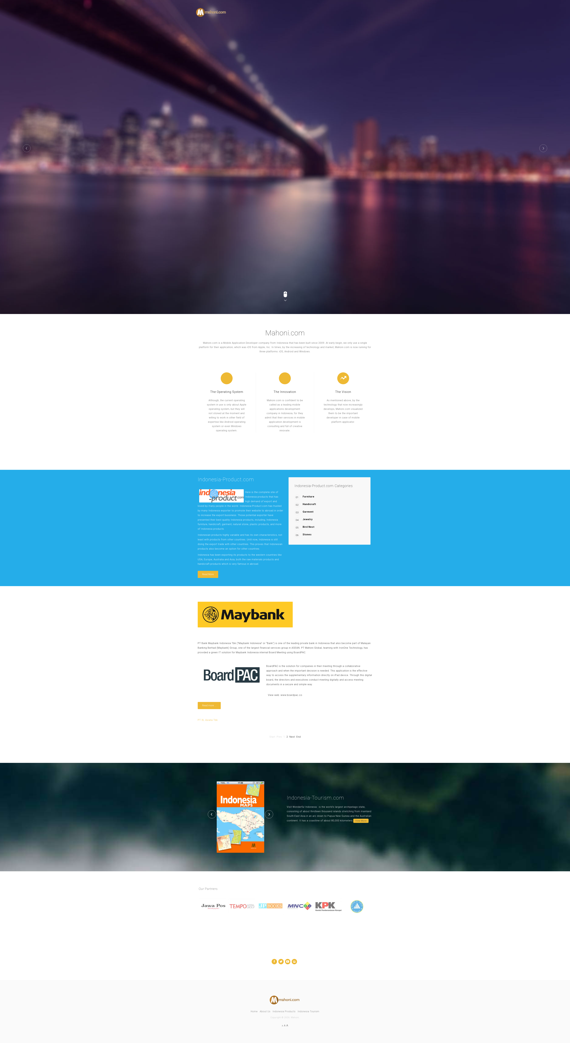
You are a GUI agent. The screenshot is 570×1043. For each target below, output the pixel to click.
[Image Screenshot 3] (240, 816)
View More (360, 821)
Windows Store (274, 98)
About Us (265, 1011)
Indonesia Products (284, 1011)
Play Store (241, 98)
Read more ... (209, 705)
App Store (212, 98)
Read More (208, 574)
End (298, 736)
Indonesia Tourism (308, 1011)
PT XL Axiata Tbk (208, 720)
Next (292, 736)
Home (254, 1011)
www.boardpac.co (291, 695)
